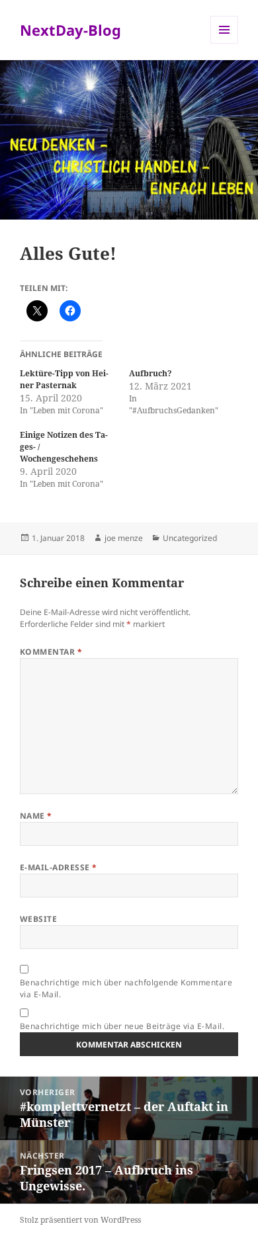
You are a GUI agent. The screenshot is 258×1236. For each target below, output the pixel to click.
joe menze (124, 538)
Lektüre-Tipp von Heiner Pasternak (64, 379)
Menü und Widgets (224, 43)
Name (36, 815)
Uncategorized (190, 538)
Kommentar (51, 651)
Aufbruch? (150, 373)
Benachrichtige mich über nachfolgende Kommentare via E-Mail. (126, 988)
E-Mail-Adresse (58, 867)
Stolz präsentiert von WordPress (80, 1219)
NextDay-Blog (70, 30)
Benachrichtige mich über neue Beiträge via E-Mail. (122, 1026)
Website (38, 919)
